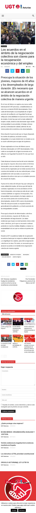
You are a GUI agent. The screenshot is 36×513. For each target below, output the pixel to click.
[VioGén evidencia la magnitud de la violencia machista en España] (29, 321)
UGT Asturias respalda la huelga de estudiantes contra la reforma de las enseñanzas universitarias (9, 282)
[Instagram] (16, 493)
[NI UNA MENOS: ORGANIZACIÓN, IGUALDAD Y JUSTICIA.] (18, 321)
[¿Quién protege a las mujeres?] (6, 321)
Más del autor (6, 314)
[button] (33, 15)
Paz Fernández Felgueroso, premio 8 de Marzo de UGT (27, 281)
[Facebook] (11, 493)
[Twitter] (20, 493)
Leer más (20, 505)
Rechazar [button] (22, 510)
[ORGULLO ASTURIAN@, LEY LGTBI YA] (18, 338)
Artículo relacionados (8, 311)
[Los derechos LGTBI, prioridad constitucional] (6, 338)
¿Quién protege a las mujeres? (12, 423)
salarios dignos (17, 257)
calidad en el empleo (15, 254)
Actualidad (4, 46)
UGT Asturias (5, 426)
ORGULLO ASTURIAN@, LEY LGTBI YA (17, 345)
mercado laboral (6, 257)
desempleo (26, 254)
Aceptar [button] (14, 510)
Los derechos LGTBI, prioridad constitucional (17, 454)
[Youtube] (25, 493)
